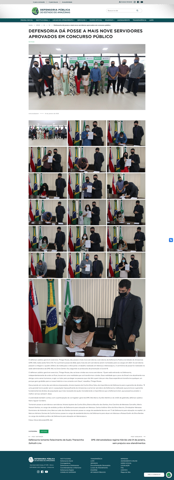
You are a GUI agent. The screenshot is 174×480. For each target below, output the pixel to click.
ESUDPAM (109, 20)
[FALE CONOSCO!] (169, 475)
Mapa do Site (125, 472)
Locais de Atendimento (99, 468)
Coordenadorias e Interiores (70, 468)
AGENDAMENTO (123, 20)
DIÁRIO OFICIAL (96, 20)
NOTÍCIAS (31, 41)
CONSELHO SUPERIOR (68, 472)
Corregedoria (65, 463)
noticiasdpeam (34, 113)
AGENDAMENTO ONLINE (129, 461)
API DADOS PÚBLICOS (98, 472)
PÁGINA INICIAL (27, 20)
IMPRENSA (124, 459)
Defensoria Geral (66, 461)
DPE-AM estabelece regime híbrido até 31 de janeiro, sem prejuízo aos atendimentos (118, 440)
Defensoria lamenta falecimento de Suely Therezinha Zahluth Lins (56, 440)
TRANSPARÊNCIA (139, 20)
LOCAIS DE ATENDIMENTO (63, 20)
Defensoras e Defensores (69, 465)
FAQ (122, 468)
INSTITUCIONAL (42, 20)
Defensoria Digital (67, 470)
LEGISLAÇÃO (125, 465)
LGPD (151, 20)
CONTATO (124, 470)
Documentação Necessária (100, 465)
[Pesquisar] (137, 10)
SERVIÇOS (81, 20)
